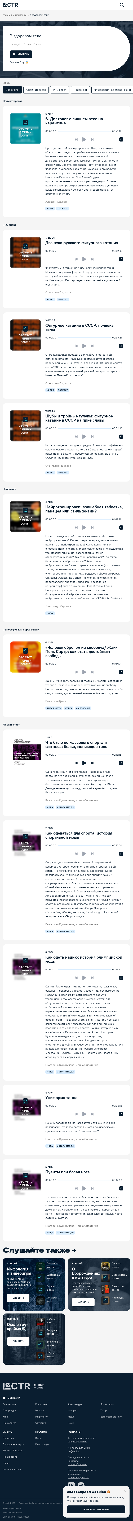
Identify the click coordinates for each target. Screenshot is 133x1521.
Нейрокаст (80, 89)
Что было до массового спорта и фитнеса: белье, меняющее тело (76, 744)
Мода (71, 1416)
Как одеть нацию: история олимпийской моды (83, 959)
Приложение (10, 1456)
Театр (103, 1410)
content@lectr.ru (77, 1464)
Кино (5, 1416)
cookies (94, 1500)
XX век (50, 299)
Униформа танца (61, 1097)
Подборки (20, 15)
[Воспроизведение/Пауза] (84, 139)
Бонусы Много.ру (12, 1450)
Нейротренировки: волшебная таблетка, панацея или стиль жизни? (84, 509)
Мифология (41, 1416)
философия (83, 708)
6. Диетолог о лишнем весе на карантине (74, 120)
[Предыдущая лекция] (76, 139)
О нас (6, 1463)
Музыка (39, 1410)
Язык (71, 1422)
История (72, 1410)
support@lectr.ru (77, 1441)
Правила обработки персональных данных (39, 1503)
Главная (7, 15)
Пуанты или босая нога (67, 1171)
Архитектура (75, 1404)
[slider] (59, 131)
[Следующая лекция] (92, 139)
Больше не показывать (96, 1509)
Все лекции (9, 1404)
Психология (9, 1422)
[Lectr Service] (10, 5)
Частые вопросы (12, 1469)
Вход (38, 1438)
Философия (107, 1404)
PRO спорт (59, 89)
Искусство (41, 1404)
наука (50, 208)
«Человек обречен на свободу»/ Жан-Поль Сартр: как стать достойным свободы (81, 651)
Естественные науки (111, 1416)
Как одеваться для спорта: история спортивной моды (78, 835)
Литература (9, 1410)
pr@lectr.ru (74, 1451)
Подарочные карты (13, 1444)
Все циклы (12, 89)
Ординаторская (36, 89)
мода (50, 807)
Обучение (40, 1422)
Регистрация (42, 1444)
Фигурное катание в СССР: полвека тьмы (79, 327)
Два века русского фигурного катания (81, 242)
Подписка (8, 1438)
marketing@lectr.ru (78, 1477)
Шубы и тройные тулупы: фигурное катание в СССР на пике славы (79, 418)
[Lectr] (23, 1386)
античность (54, 708)
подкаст (62, 208)
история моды (65, 807)
